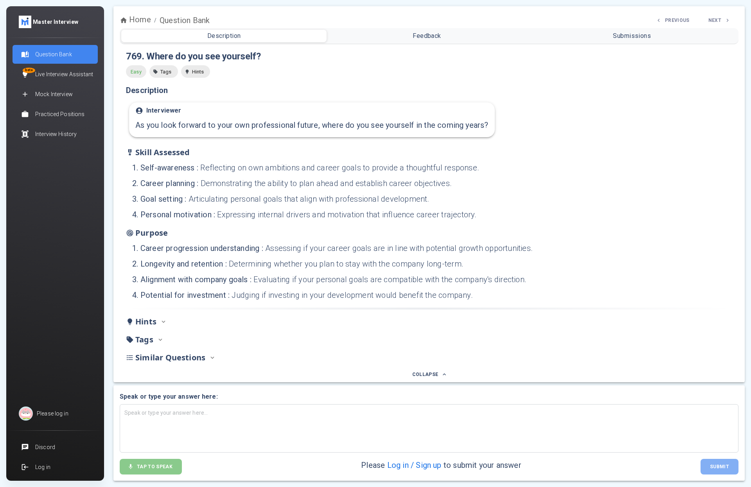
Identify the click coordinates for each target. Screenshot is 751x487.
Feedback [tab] (427, 35)
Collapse (425, 374)
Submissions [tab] (632, 35)
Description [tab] (224, 35)
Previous (677, 20)
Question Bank (185, 20)
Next (714, 20)
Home (140, 19)
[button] (163, 71)
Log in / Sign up (414, 465)
